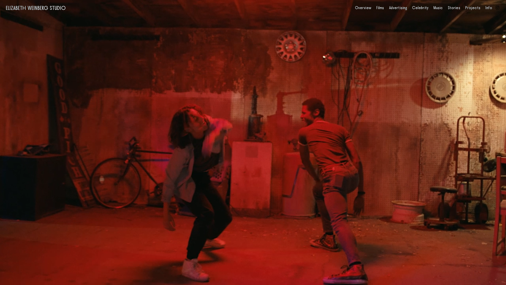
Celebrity (420, 8)
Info (488, 8)
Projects (473, 8)
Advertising (398, 8)
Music (438, 8)
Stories (454, 8)
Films (380, 8)
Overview (363, 8)
